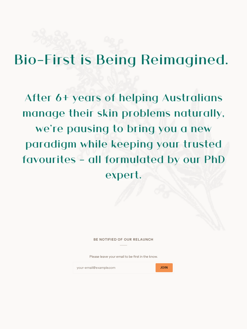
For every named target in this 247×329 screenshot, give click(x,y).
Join (164, 267)
